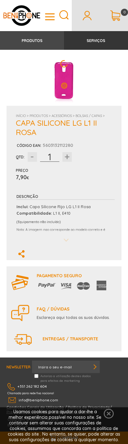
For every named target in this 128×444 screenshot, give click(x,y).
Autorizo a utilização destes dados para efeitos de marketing (65, 378)
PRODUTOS (32, 40)
